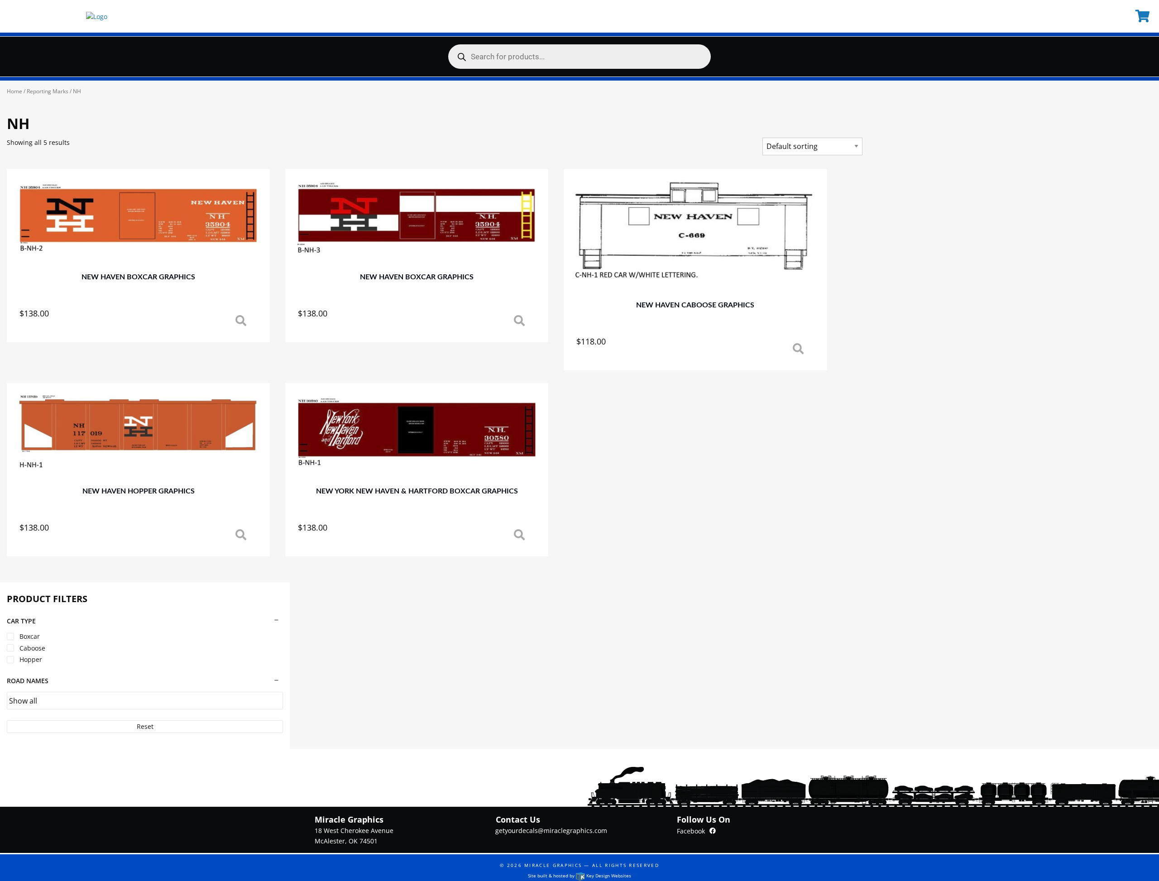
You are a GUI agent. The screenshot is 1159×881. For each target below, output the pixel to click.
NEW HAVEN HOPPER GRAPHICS (138, 491)
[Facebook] (712, 830)
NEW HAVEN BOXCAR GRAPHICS (138, 277)
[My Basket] (1143, 16)
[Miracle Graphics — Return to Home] (96, 16)
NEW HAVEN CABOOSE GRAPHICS (695, 305)
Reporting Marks (47, 91)
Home (14, 91)
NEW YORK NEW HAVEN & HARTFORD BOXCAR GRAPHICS (417, 491)
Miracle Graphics (553, 865)
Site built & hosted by (579, 875)
